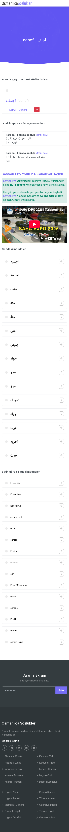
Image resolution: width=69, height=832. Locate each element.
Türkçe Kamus (47, 798)
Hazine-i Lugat (12, 762)
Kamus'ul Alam (47, 762)
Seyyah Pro (9, 180)
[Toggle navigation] (63, 3)
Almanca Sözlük (13, 756)
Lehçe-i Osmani (47, 769)
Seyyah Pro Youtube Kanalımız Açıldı (32, 174)
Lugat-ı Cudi (45, 775)
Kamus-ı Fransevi (13, 775)
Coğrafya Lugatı (48, 804)
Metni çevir (42, 134)
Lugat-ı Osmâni (12, 817)
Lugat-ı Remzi (12, 798)
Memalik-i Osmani (14, 804)
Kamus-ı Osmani (18, 109)
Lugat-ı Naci (11, 792)
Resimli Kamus (47, 792)
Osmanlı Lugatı (12, 811)
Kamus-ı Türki (46, 756)
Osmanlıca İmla (47, 817)
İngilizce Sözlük (13, 769)
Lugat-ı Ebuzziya (48, 781)
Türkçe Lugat (46, 811)
